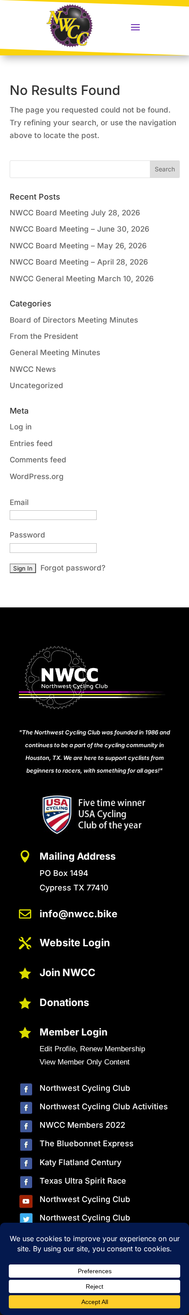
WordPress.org (37, 476)
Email (19, 502)
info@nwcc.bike (78, 913)
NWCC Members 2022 (82, 1125)
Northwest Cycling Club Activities (104, 1106)
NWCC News (33, 369)
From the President (44, 336)
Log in (21, 426)
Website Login (75, 943)
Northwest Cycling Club (85, 1088)
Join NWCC (67, 972)
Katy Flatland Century (80, 1162)
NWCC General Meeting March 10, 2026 (82, 278)
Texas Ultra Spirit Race (83, 1180)
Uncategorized (36, 385)
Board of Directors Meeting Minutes (74, 320)
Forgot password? (72, 567)
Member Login (74, 1032)
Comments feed (38, 459)
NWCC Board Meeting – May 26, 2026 (78, 245)
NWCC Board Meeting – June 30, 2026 (79, 229)
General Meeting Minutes (55, 352)
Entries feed (31, 443)
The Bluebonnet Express (87, 1143)
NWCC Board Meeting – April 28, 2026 (79, 262)
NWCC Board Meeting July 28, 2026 (75, 212)
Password (27, 534)
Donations (64, 1002)
